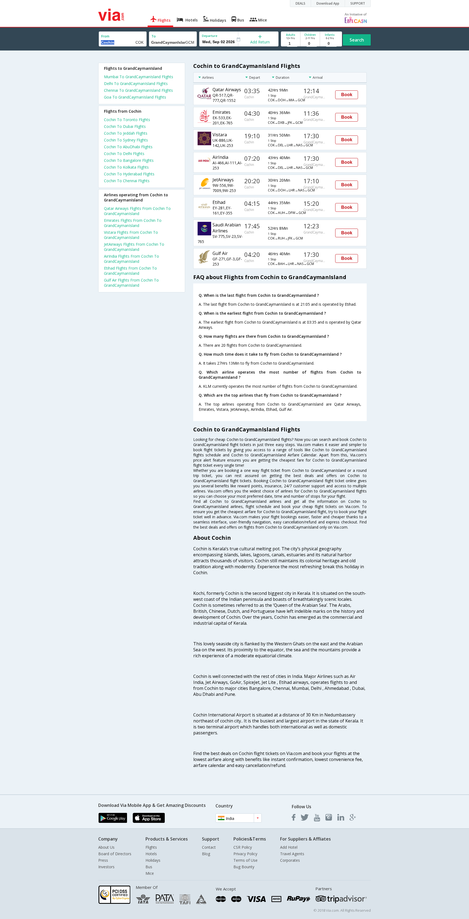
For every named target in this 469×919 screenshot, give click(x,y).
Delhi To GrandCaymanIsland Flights (136, 83)
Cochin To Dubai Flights (125, 126)
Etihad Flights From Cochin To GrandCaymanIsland (130, 271)
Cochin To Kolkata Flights (126, 167)
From (105, 36)
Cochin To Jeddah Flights (125, 133)
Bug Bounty (243, 866)
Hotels (151, 853)
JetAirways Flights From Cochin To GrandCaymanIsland (134, 247)
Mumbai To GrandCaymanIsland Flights (138, 76)
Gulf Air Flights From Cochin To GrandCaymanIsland (131, 282)
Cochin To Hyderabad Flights (129, 173)
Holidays (152, 860)
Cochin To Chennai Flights (127, 180)
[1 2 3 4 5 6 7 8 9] (290, 43)
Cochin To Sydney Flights (126, 140)
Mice (149, 873)
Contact (209, 847)
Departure (209, 36)
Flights (151, 847)
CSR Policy (242, 847)
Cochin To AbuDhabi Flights (128, 146)
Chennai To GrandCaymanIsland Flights (138, 90)
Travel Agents (292, 853)
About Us (106, 847)
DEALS (300, 3)
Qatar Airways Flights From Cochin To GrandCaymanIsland (137, 211)
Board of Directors (114, 853)
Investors (106, 866)
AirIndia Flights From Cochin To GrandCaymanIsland (131, 259)
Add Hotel (288, 847)
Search (357, 40)
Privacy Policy (245, 853)
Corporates (290, 860)
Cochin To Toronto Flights (127, 119)
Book (346, 94)
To (153, 36)
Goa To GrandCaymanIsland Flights (135, 97)
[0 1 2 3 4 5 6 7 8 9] (310, 43)
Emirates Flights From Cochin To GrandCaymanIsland (132, 223)
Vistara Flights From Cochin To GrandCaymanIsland (131, 235)
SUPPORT (357, 3)
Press (103, 860)
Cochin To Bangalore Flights (129, 160)
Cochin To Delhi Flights (124, 153)
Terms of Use (245, 860)
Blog (206, 853)
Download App (327, 3)
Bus (148, 866)
